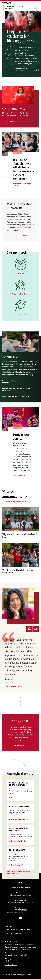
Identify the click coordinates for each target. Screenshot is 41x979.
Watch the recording (20, 235)
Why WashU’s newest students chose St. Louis (20, 535)
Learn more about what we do (21, 70)
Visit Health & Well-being (17, 819)
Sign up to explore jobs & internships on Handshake (16, 382)
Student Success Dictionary (14, 933)
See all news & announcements (13, 501)
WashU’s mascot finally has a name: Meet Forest (18, 571)
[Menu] (38, 6)
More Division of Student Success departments (18, 872)
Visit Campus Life (19, 475)
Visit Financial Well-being (17, 841)
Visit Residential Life (16, 865)
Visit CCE (12, 798)
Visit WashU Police (11, 965)
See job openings (19, 745)
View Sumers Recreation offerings (14, 396)
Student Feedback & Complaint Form (17, 930)
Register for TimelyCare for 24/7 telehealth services (17, 389)
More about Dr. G (10, 121)
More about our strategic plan (22, 184)
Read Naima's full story (12, 686)
